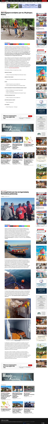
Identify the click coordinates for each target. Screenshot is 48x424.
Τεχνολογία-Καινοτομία (30, 2)
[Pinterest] (14, 44)
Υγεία (37, 2)
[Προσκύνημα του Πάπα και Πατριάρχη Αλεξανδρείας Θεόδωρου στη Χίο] (17, 155)
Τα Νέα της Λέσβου (5, 420)
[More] (28, 44)
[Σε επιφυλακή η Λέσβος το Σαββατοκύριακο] (29, 140)
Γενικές (2, 143)
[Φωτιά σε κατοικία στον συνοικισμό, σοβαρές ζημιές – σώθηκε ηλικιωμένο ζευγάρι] (6, 155)
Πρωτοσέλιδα (37, 27)
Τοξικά (35, 2)
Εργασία (14, 2)
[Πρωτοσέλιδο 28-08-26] (41, 20)
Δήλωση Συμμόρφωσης (19, 421)
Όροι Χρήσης (5, 421)
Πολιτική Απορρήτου (13, 421)
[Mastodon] (23, 44)
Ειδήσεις (2, 11)
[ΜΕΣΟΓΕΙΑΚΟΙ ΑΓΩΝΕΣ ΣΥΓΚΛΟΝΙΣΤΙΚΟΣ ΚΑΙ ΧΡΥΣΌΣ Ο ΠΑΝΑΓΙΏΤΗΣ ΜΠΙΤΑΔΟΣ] (17, 140)
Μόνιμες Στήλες (3, 2)
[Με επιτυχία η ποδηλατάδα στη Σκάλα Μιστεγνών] (29, 389)
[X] (11, 44)
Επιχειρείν (7, 2)
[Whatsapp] (25, 44)
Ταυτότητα (2, 421)
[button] (39, 1)
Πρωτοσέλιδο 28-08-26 (40, 28)
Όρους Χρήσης (21, 118)
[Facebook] (6, 44)
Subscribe (30, 365)
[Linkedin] (20, 44)
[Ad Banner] (18, 128)
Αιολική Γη (11, 2)
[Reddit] (17, 44)
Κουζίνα (18, 2)
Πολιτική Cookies (9, 421)
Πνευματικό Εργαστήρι (23, 2)
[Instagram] (9, 44)
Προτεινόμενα (4, 11)
